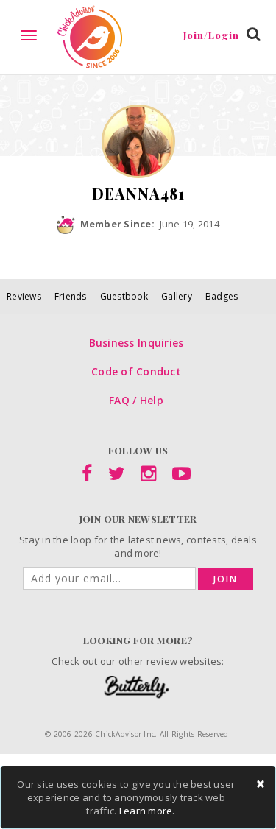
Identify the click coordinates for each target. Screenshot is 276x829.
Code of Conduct (136, 371)
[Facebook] (86, 476)
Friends (70, 296)
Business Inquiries (136, 343)
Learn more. (147, 810)
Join (225, 579)
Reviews (24, 296)
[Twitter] (116, 476)
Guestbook (124, 296)
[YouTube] (181, 476)
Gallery (176, 296)
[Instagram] (148, 476)
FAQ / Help (136, 400)
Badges (221, 296)
